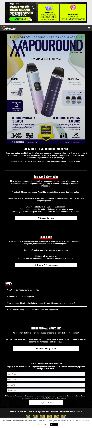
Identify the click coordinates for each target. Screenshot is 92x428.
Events (13, 411)
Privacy (63, 411)
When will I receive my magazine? (21, 296)
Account (54, 411)
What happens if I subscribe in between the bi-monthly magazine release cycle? (41, 303)
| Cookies (71, 411)
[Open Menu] (89, 28)
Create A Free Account (47, 265)
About (47, 411)
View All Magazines (47, 348)
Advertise (22, 411)
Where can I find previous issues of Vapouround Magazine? (32, 310)
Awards (31, 411)
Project (39, 411)
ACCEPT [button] (54, 424)
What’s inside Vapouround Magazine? (23, 290)
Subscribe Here (47, 218)
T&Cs (79, 411)
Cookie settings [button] (41, 424)
